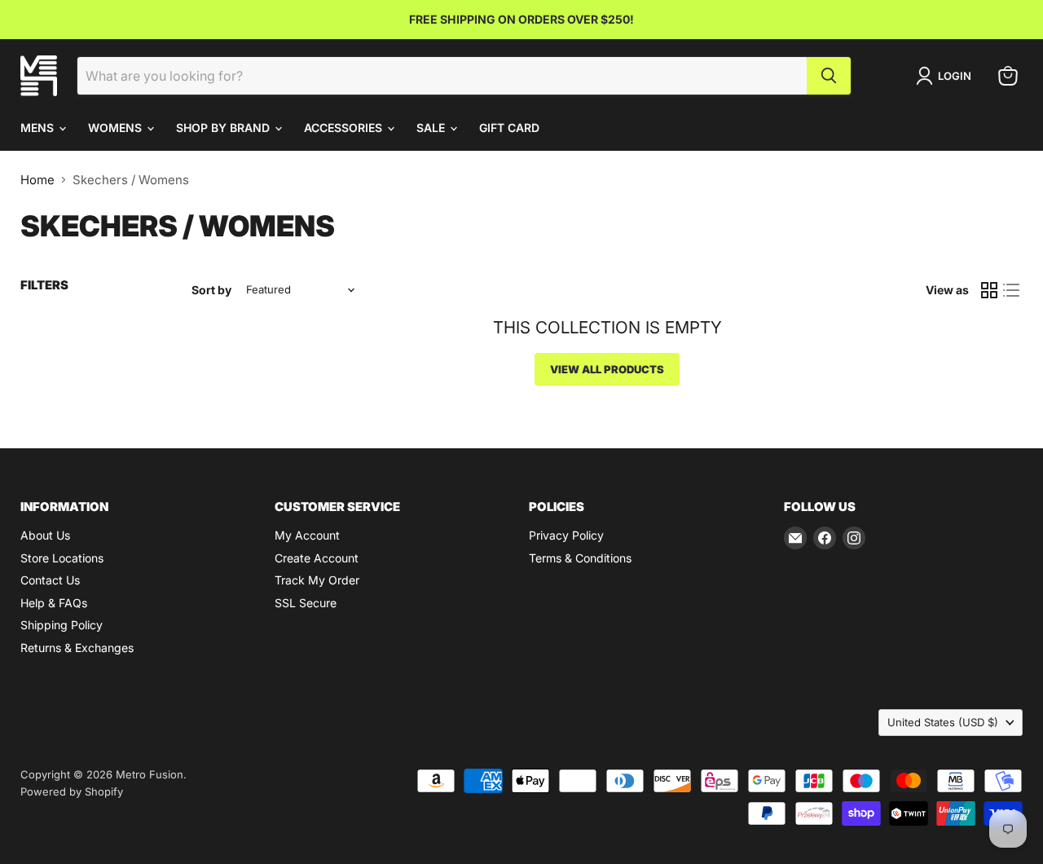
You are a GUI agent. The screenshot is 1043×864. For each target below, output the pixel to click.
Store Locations (61, 558)
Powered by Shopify (71, 791)
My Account (307, 535)
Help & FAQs (53, 603)
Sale (432, 127)
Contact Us (50, 580)
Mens (38, 127)
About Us (45, 535)
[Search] (829, 76)
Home (37, 180)
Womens (116, 127)
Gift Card (509, 127)
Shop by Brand (224, 127)
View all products (607, 369)
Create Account (317, 558)
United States (942, 722)
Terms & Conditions (580, 558)
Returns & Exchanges (77, 648)
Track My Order (317, 580)
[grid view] (989, 290)
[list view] (1012, 290)
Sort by (211, 290)
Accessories (344, 127)
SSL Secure (306, 603)
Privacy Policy (566, 535)
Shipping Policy (61, 625)
